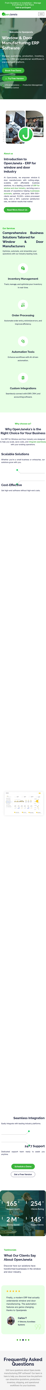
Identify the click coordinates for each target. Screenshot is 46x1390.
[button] (17, 1340)
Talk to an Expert (23, 7)
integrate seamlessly (37, 442)
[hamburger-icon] (41, 14)
